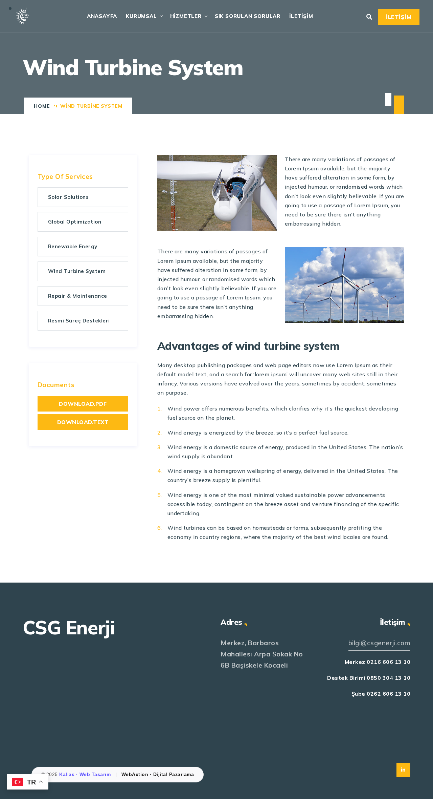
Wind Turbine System (77, 271)
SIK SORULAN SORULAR (247, 16)
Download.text (83, 422)
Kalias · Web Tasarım (85, 774)
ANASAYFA (102, 16)
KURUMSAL (141, 16)
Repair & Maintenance (77, 296)
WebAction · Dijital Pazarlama (157, 774)
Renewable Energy (72, 246)
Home (42, 106)
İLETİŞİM (301, 16)
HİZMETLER (186, 16)
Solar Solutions (68, 197)
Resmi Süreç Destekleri (79, 320)
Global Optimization (74, 221)
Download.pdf (83, 403)
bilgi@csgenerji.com (379, 643)
